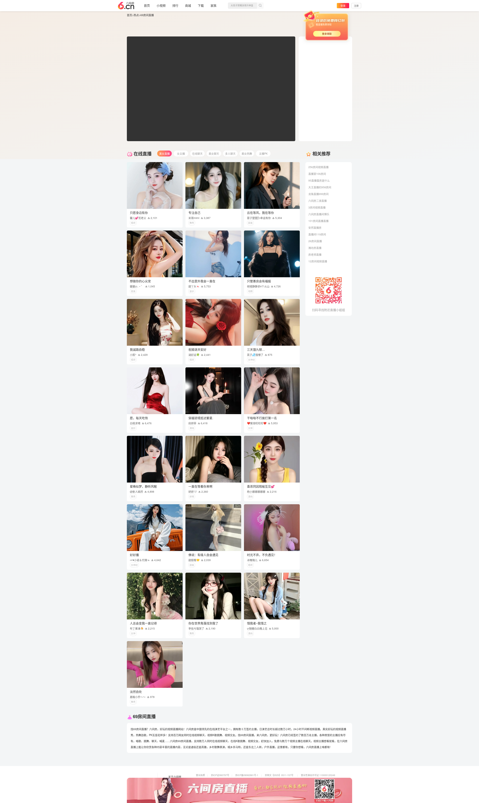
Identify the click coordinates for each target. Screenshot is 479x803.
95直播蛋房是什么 (319, 180)
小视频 (161, 5)
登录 (343, 5)
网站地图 (173, 787)
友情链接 (173, 782)
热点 (136, 15)
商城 (188, 5)
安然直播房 (314, 227)
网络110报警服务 (204, 785)
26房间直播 (315, 241)
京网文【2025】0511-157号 (279, 775)
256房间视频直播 (318, 167)
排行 (175, 5)
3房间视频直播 (317, 207)
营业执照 (200, 775)
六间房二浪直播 (317, 200)
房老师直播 (314, 254)
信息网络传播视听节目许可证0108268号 (216, 780)
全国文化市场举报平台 (246, 785)
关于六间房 (174, 776)
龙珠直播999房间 (318, 194)
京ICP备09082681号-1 (246, 775)
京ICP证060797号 (220, 775)
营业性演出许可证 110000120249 (318, 775)
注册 (356, 5)
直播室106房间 (317, 174)
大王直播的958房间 (319, 187)
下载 (201, 5)
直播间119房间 (317, 234)
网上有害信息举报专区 (312, 780)
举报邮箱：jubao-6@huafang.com (282, 785)
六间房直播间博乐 (318, 214)
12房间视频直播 (317, 261)
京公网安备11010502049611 (279, 780)
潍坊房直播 (314, 248)
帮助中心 (173, 792)
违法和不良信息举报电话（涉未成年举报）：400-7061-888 (225, 790)
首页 (147, 5)
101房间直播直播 (318, 221)
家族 (213, 5)
